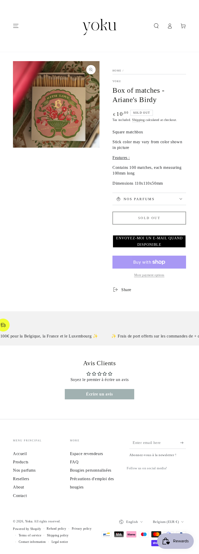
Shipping (138, 120)
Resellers (21, 479)
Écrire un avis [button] (99, 394)
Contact (20, 495)
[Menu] (16, 26)
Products (21, 462)
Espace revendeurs (86, 453)
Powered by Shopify (27, 529)
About (18, 487)
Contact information (32, 542)
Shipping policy (58, 535)
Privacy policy (81, 528)
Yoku (116, 81)
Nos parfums (24, 470)
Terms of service (30, 535)
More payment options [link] (149, 275)
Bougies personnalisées (90, 470)
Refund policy (56, 528)
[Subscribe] (183, 443)
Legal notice (60, 542)
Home (116, 70)
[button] (156, 26)
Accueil (20, 453)
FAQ (74, 462)
